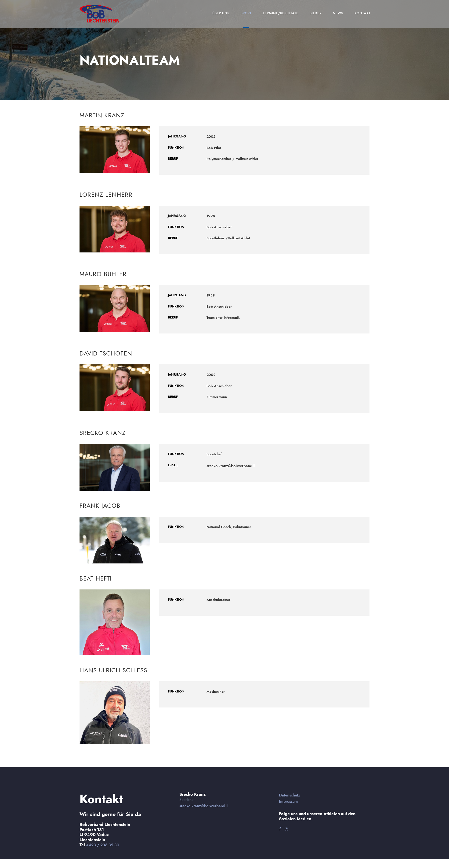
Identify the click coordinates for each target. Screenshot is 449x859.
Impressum (288, 801)
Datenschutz (289, 795)
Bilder (316, 13)
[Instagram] (286, 829)
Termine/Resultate (280, 13)
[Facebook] (280, 829)
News (338, 13)
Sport (246, 13)
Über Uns (220, 13)
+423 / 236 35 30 (102, 845)
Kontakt (363, 13)
